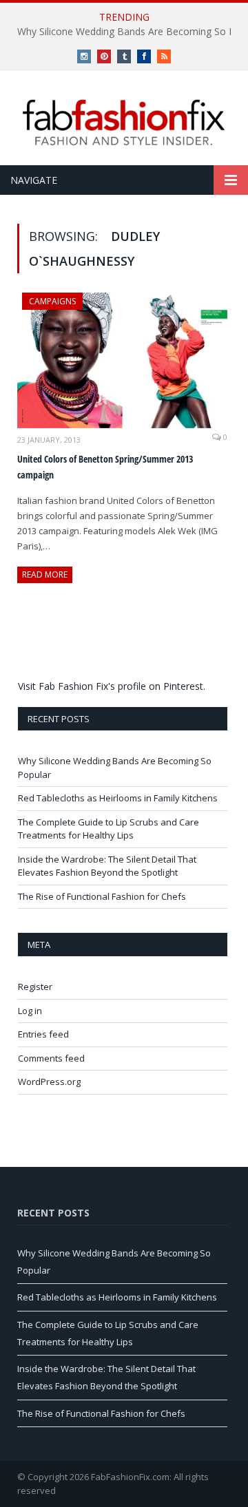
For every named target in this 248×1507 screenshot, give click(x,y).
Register (35, 986)
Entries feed (43, 1034)
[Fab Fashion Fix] (124, 122)
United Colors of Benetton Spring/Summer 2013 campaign (105, 466)
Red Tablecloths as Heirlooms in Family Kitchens (118, 798)
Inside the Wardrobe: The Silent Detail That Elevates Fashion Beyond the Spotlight (107, 866)
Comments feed (51, 1058)
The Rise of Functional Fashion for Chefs (102, 896)
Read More (45, 574)
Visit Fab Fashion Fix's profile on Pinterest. (111, 686)
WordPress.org (49, 1081)
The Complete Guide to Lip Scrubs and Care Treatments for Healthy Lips (108, 829)
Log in (30, 1010)
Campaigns (52, 301)
